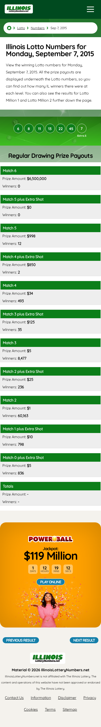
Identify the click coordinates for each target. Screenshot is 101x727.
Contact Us (14, 697)
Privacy (89, 697)
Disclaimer (67, 697)
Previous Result (20, 640)
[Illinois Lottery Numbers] (9, 28)
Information (41, 697)
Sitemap (70, 709)
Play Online (50, 582)
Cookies (31, 709)
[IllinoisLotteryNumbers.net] (18, 15)
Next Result (84, 640)
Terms (50, 709)
